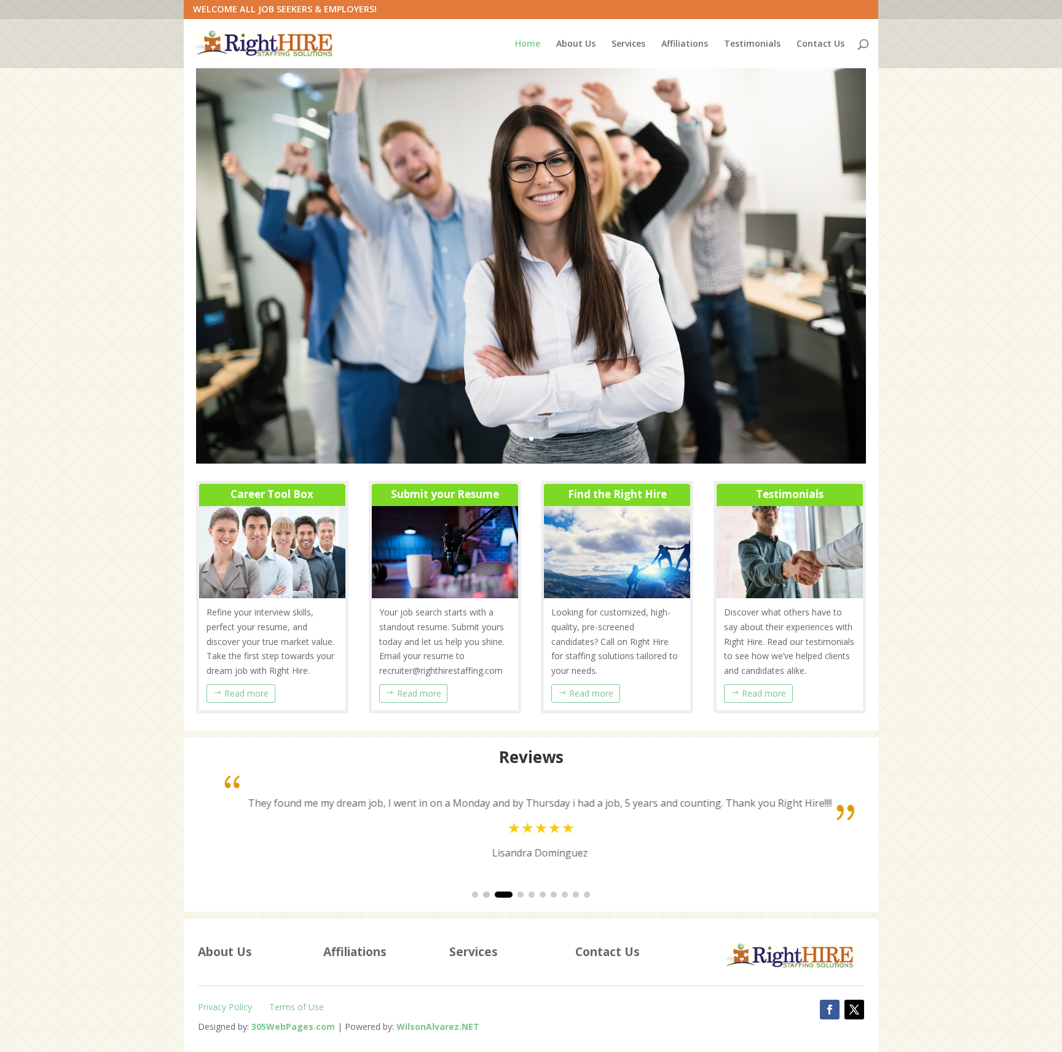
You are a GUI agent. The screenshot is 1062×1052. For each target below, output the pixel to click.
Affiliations (684, 44)
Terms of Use (296, 1007)
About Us (576, 44)
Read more (246, 693)
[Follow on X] (854, 1009)
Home (527, 44)
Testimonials (752, 44)
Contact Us (820, 44)
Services (628, 44)
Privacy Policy (225, 1007)
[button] (475, 895)
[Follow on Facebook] (830, 1009)
